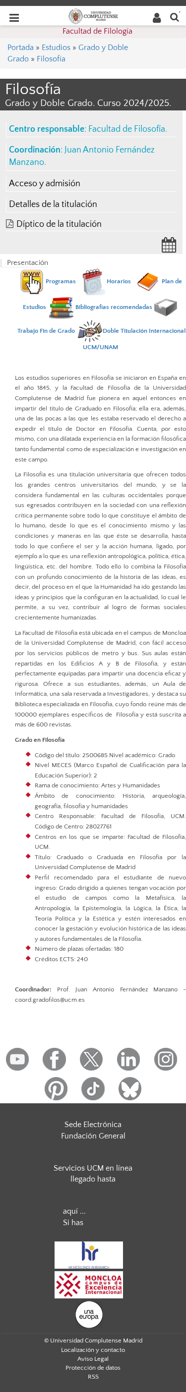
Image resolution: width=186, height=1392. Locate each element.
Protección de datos (93, 1367)
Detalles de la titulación (53, 204)
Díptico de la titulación (59, 224)
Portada (20, 47)
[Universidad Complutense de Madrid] (93, 15)
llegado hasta (93, 1179)
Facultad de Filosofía (126, 129)
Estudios (56, 47)
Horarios (119, 281)
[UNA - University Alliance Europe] (89, 1313)
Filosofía (51, 58)
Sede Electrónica (93, 1124)
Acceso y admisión (44, 184)
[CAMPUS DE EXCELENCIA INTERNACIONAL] (89, 1284)
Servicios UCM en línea (93, 1168)
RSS (93, 1376)
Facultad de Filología (97, 31)
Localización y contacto (93, 1349)
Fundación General (93, 1136)
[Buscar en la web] (174, 16)
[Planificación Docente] (169, 248)
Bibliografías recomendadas (113, 307)
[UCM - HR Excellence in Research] (89, 1254)
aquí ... (74, 1211)
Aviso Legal (93, 1358)
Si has (73, 1222)
